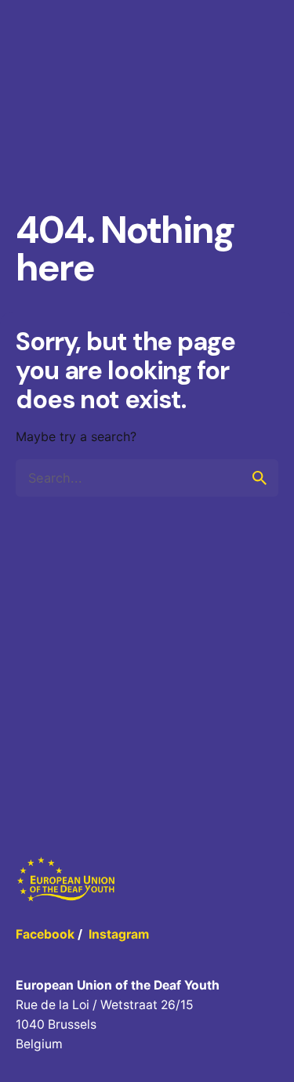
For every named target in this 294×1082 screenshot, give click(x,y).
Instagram (119, 934)
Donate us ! (236, 65)
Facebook (45, 934)
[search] (259, 478)
